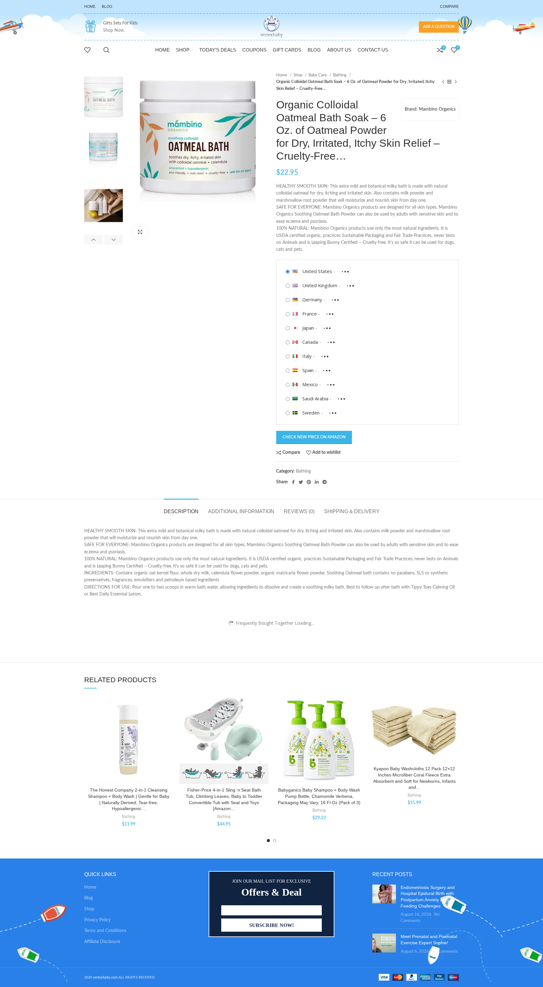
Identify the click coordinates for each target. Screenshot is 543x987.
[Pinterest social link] (309, 482)
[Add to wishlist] (168, 705)
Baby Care (318, 75)
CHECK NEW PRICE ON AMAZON (314, 437)
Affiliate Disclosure (102, 942)
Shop (298, 75)
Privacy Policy (97, 920)
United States (317, 271)
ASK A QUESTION (438, 27)
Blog (88, 898)
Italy (307, 356)
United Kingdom (319, 285)
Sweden (311, 412)
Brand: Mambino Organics (430, 109)
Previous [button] (93, 239)
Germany (312, 299)
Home (282, 75)
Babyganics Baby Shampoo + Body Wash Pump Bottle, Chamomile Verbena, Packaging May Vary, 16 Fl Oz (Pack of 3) (319, 796)
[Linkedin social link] (317, 482)
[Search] (106, 50)
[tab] (181, 508)
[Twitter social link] (301, 482)
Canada (310, 342)
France (309, 313)
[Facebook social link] (293, 482)
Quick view (168, 734)
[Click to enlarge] (140, 232)
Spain (308, 370)
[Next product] (455, 82)
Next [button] (113, 239)
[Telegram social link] (325, 482)
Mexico (310, 384)
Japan (308, 328)
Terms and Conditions (105, 931)
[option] (103, 97)
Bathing (340, 75)
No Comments (445, 951)
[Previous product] (443, 82)
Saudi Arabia (315, 398)
